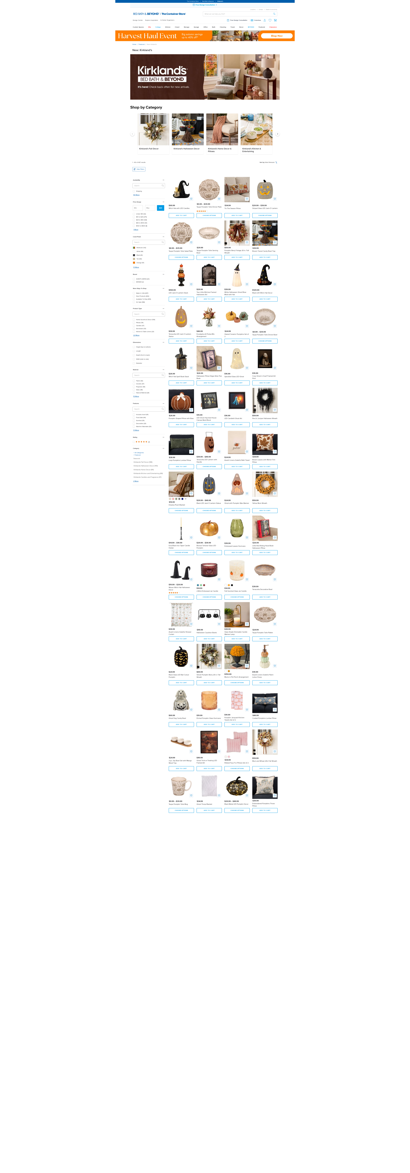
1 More (135, 229)
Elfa (149, 27)
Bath (213, 27)
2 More (135, 481)
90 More (136, 195)
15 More (136, 396)
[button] (148, 180)
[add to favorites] (191, 199)
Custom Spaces (138, 27)
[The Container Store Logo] (154, 14)
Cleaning (223, 27)
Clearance (273, 27)
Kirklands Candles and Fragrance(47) (147, 477)
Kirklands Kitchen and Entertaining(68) (148, 473)
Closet (177, 27)
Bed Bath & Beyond (208, 1)
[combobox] (237, 14)
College (158, 27)
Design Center (138, 20)
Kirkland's (220, 1)
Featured (262, 27)
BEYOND (251, 27)
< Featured (137, 455)
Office (206, 27)
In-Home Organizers (167, 20)
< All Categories (138, 452)
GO (160, 208)
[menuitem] (139, 20)
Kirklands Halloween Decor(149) (146, 466)
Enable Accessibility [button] (271, 9)
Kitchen (167, 27)
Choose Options (209, 215)
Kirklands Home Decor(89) (144, 469)
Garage (196, 27)
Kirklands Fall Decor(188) (143, 462)
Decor (241, 27)
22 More (136, 335)
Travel (233, 27)
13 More (136, 267)
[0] (275, 20)
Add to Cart (181, 215)
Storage (186, 27)
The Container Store (193, 1)
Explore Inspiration (151, 20)
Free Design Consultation (238, 20)
